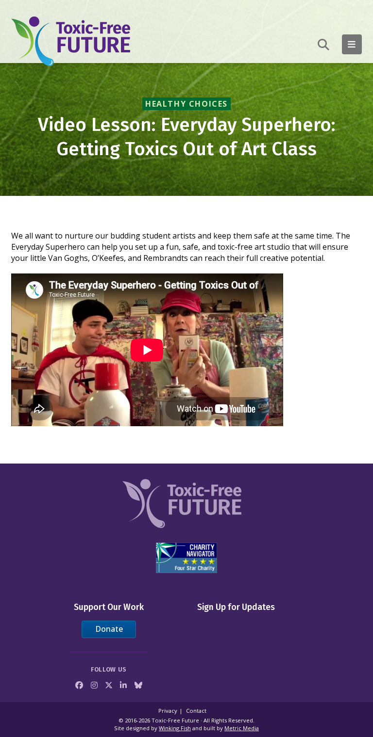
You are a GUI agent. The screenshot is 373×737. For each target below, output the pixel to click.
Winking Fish (175, 728)
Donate (109, 629)
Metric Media (241, 728)
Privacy (167, 710)
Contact (196, 710)
